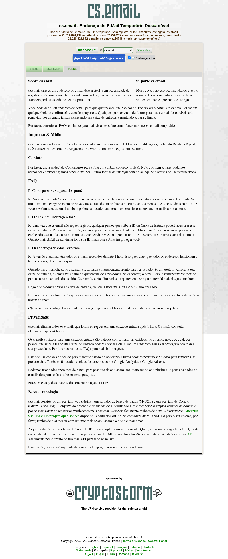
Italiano (135, 547)
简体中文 (137, 554)
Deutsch (148, 547)
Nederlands (83, 550)
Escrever (53, 69)
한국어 (100, 554)
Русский (116, 550)
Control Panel (157, 541)
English (94, 547)
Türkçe (129, 550)
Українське (144, 550)
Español (107, 547)
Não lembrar (144, 50)
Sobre (72, 69)
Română (123, 554)
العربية (89, 554)
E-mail (34, 69)
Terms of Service (134, 541)
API (190, 433)
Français (121, 547)
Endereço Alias (145, 58)
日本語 (111, 554)
